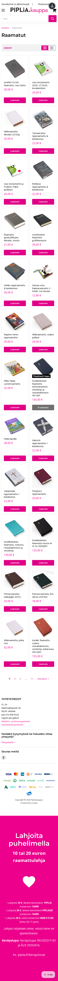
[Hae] (52, 18)
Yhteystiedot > (8, 742)
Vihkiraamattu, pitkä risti (14, 642)
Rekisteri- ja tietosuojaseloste (15, 721)
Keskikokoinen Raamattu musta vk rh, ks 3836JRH (42, 543)
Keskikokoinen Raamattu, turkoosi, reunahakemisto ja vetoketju (14, 546)
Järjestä (8, 48)
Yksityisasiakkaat (46, 4)
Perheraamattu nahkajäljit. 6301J (12, 595)
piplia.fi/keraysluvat (31, 955)
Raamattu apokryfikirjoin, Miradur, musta (11, 237)
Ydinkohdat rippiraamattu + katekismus (12, 494)
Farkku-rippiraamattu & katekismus (14, 287)
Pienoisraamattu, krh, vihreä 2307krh (43, 595)
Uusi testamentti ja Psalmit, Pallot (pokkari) (13, 186)
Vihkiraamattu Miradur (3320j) (12, 133)
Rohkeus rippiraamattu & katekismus (40, 186)
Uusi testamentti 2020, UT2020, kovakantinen (40, 85)
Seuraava (42, 678)
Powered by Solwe (29, 803)
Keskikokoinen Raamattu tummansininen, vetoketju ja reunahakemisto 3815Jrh (40, 388)
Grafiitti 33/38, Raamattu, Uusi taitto (15, 84)
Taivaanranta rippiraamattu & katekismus (40, 136)
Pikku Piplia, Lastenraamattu (12, 382)
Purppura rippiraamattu (39, 492)
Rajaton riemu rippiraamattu (11, 336)
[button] (52, 6)
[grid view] (44, 47)
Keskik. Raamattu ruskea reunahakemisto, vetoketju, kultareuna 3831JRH (43, 646)
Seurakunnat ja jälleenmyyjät (15, 4)
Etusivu (5, 28)
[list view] (51, 47)
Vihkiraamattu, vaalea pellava (43, 336)
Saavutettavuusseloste (12, 724)
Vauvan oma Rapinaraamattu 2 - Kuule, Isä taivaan (42, 288)
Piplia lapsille (10, 438)
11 (32, 678)
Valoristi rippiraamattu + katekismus (40, 443)
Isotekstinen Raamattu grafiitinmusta (39, 237)
